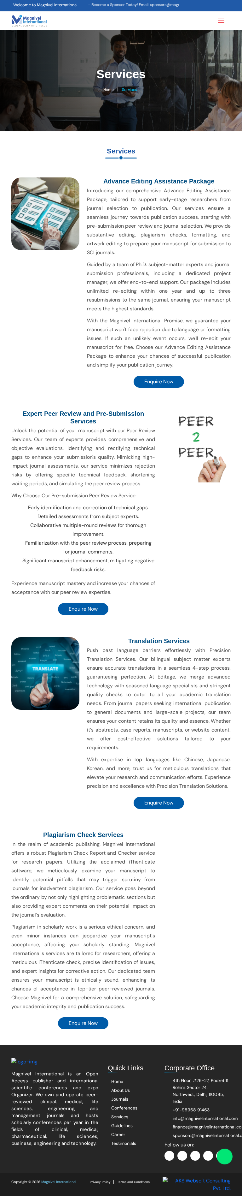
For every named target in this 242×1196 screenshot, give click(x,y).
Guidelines (121, 1125)
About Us (120, 1090)
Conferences (123, 1108)
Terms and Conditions (133, 1182)
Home (108, 89)
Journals (119, 1099)
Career (117, 1134)
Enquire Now (158, 381)
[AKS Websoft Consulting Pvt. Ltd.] (197, 1184)
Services (129, 89)
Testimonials (123, 1143)
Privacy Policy (100, 1182)
